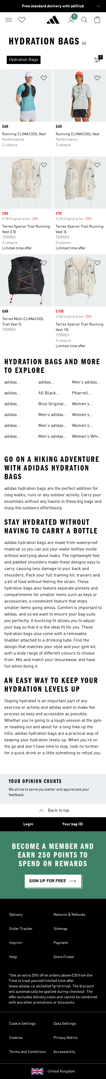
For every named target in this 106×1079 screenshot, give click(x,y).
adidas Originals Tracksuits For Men (18, 426)
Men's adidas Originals (50, 415)
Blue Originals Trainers (52, 404)
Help (13, 957)
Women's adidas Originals (80, 404)
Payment (61, 943)
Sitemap (60, 929)
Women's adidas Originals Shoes (80, 426)
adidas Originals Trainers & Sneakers (14, 437)
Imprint (15, 943)
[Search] (84, 19)
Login (28, 824)
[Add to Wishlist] (43, 79)
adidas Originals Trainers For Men (50, 383)
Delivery (16, 915)
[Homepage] (53, 21)
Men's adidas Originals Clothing (50, 426)
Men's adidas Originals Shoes (84, 383)
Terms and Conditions (27, 1052)
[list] (44, 60)
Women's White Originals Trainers (86, 437)
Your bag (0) (72, 824)
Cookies (16, 1038)
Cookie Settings (22, 1024)
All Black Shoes (47, 394)
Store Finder (64, 957)
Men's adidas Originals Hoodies (50, 437)
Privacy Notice (65, 1038)
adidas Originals (13, 383)
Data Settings (65, 1024)
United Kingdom (61, 1071)
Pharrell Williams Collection (81, 394)
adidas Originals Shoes (13, 394)
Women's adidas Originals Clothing (80, 415)
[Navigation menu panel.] (8, 19)
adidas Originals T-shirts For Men (18, 415)
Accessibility (64, 1052)
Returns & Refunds (69, 915)
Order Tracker (21, 929)
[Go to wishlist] (21, 19)
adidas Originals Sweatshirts (15, 404)
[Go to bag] (97, 19)
